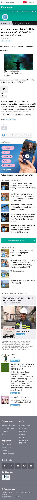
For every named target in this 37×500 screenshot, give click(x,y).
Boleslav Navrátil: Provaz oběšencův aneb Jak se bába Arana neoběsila (22, 207)
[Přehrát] (4, 89)
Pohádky (6, 157)
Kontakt (22, 437)
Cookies (4, 492)
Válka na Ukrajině (8, 425)
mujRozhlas (5, 142)
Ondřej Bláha (11, 119)
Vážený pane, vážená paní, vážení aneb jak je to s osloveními (21, 252)
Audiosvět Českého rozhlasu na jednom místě (17, 175)
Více (28, 23)
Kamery (33, 11)
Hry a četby (7, 148)
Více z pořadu (8, 248)
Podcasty (5, 451)
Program (14, 11)
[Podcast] (2, 96)
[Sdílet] (5, 96)
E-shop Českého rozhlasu (14, 294)
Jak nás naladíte (25, 425)
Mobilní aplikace (8, 454)
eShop (4, 434)
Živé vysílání (7, 165)
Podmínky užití (25, 492)
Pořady (5, 161)
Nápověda (23, 428)
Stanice (5, 431)
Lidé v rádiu (23, 431)
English (4, 494)
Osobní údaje (13, 492)
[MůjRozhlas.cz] (4, 51)
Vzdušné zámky (17, 271)
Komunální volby (8, 428)
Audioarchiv (24, 11)
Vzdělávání (6, 23)
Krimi (5, 152)
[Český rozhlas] (7, 2)
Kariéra (22, 434)
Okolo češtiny (6, 41)
